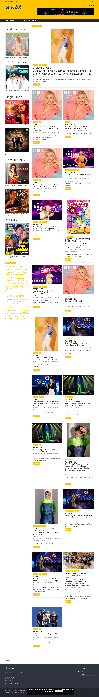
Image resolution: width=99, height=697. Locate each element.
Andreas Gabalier (8, 283)
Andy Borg (18, 283)
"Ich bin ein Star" (20, 269)
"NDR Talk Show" (21, 272)
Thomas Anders (24, 316)
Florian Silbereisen (15, 295)
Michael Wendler (8, 307)
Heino (20, 299)
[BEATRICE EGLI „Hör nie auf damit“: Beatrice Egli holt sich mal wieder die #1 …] (78, 91)
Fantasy (23, 293)
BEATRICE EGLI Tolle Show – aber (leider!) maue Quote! (77, 174)
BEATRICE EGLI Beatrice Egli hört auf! (73, 300)
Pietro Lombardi (76, 591)
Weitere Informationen (49, 690)
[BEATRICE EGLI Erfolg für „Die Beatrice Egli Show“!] (78, 490)
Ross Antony (21, 310)
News (11, 20)
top (40, 65)
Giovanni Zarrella (11, 299)
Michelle (14, 307)
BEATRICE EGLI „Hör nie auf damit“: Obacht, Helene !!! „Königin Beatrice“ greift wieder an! (46, 127)
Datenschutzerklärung (84, 672)
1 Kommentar (80, 178)
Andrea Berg (88, 249)
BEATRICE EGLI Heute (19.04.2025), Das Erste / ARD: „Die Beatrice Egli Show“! (45, 226)
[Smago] (7, 20)
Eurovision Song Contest (13, 293)
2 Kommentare (48, 230)
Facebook (19, 20)
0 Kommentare (47, 76)
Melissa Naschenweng (23, 306)
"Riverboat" (16, 278)
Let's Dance (8, 304)
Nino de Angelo (22, 307)
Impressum (81, 674)
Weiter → (91, 655)
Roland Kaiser (11, 310)
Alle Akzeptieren (59, 691)
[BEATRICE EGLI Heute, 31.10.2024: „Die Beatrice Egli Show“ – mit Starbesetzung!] (47, 553)
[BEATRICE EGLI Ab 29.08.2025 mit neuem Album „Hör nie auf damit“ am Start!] (47, 149)
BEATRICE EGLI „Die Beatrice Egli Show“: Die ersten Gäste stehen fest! (76, 343)
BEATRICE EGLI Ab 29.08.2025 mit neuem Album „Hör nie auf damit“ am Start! (46, 184)
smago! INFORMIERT (17, 313)
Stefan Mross (62, 76)
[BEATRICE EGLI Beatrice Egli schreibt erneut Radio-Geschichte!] (47, 424)
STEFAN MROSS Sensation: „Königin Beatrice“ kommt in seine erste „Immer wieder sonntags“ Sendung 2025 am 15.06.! (62, 70)
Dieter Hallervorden (18, 290)
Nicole (17, 307)
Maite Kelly (16, 304)
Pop (66, 571)
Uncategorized (68, 338)
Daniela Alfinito (21, 288)
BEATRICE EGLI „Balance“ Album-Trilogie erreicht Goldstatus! (46, 633)
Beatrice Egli (56, 76)
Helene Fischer (74, 251)
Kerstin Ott (44, 540)
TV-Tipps (44, 65)
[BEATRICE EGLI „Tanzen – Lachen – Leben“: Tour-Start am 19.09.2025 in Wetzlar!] (46, 317)
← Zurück (35, 655)
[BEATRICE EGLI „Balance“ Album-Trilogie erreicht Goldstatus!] (47, 608)
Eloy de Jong (25, 290)
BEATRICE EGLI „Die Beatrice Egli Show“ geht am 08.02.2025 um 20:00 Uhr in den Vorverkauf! (46, 402)
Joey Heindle (26, 301)
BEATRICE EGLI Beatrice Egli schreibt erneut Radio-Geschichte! (44, 449)
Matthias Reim (14, 306)
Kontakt (34, 20)
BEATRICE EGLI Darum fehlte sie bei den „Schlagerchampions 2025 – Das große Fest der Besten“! (77, 402)
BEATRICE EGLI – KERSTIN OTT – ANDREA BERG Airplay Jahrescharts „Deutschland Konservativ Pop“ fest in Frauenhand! (46, 532)
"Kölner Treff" (10, 272)
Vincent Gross (13, 318)
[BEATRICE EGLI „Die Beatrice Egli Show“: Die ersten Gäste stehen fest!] (78, 317)
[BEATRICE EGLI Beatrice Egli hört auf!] (78, 266)
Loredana (70, 591)
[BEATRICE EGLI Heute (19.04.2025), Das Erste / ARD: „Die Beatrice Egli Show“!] (47, 201)
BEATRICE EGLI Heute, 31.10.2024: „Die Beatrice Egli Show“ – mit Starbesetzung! (46, 578)
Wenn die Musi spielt (21, 318)
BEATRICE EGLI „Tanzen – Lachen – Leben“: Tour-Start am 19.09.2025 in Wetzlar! (46, 357)
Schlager (35, 65)
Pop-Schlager (36, 525)
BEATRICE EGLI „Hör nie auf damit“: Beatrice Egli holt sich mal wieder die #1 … (77, 126)
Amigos (18, 280)
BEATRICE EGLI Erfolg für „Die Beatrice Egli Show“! (78, 514)
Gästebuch (26, 20)
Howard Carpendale (17, 301)
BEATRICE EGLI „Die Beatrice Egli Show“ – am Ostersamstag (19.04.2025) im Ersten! (45, 292)
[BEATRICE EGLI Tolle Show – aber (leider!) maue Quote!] (78, 149)
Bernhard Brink (10, 288)
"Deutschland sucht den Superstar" (72, 589)
